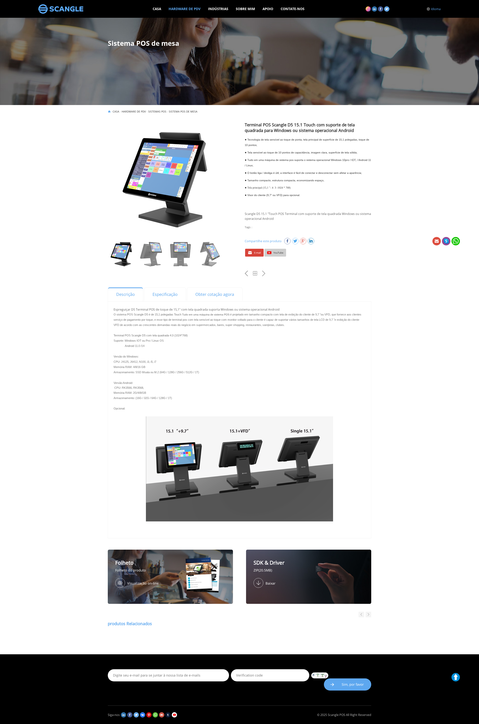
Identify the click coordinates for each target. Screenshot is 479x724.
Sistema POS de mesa (183, 111)
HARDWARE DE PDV (185, 9)
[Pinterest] (149, 714)
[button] (368, 614)
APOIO (268, 9)
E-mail (257, 252)
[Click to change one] (319, 675)
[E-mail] (161, 714)
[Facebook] (380, 9)
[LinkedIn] (374, 9)
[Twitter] (386, 9)
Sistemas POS (157, 111)
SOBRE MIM (245, 9)
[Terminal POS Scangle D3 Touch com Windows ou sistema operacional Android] (263, 273)
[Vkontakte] (142, 714)
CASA (157, 9)
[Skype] (155, 714)
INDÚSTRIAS (218, 9)
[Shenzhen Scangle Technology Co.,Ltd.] (60, 9)
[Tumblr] (168, 714)
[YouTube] (174, 714)
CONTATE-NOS (292, 9)
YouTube (278, 252)
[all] (255, 273)
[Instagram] (368, 9)
